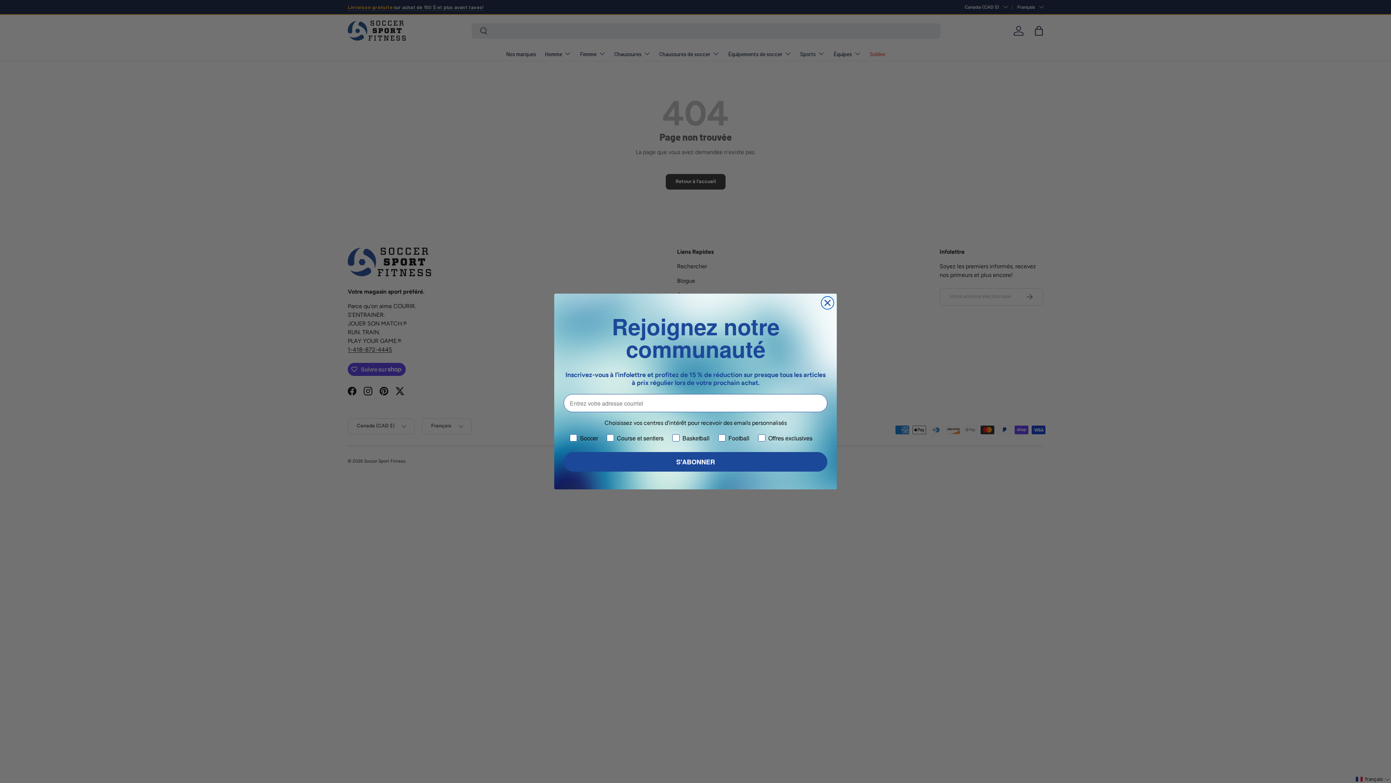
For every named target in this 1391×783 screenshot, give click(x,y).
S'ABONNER (695, 462)
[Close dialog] (827, 303)
